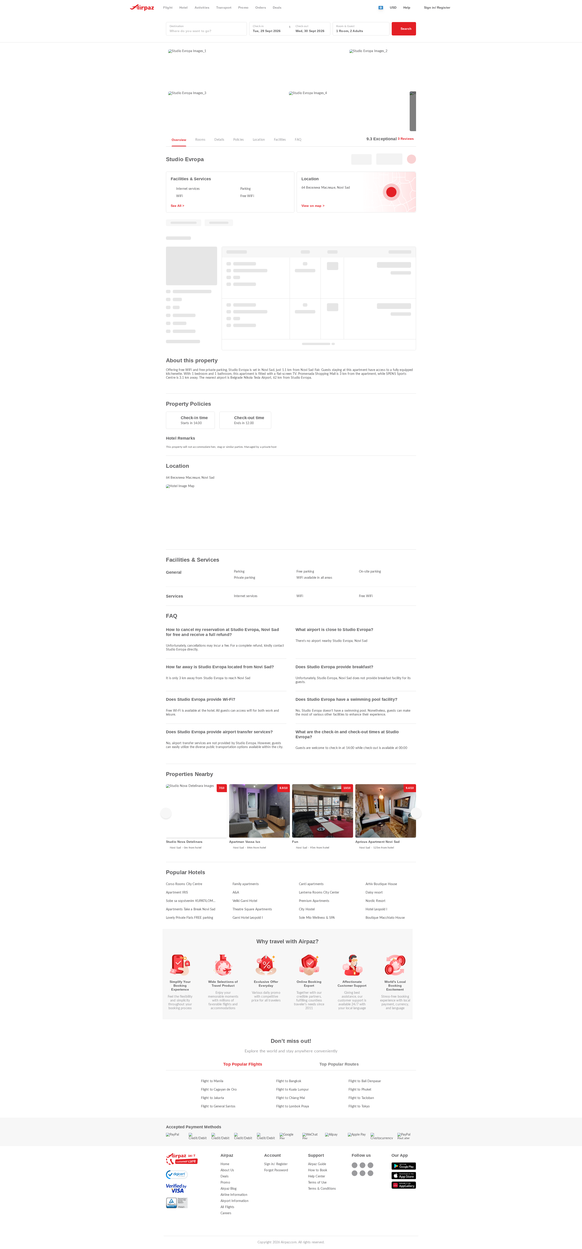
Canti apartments (311, 884)
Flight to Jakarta (212, 1098)
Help (407, 7)
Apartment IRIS (177, 892)
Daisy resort (374, 892)
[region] (291, 819)
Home (225, 1164)
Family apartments (246, 884)
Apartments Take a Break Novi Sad (190, 909)
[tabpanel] (291, 1089)
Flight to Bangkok (288, 1081)
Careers (226, 1213)
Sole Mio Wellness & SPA (317, 917)
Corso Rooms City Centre (184, 884)
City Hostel (307, 909)
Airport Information (234, 1201)
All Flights (227, 1207)
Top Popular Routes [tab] (339, 1064)
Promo (225, 1182)
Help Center (316, 1176)
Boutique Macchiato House (385, 917)
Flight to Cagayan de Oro (219, 1089)
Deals (224, 1176)
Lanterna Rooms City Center (319, 892)
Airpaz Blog (229, 1188)
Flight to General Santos (218, 1106)
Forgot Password (276, 1170)
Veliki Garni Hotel (245, 901)
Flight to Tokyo (359, 1106)
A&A (236, 892)
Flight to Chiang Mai (290, 1098)
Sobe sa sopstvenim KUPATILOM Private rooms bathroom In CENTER (189, 901)
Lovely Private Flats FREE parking (189, 917)
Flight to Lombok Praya (292, 1106)
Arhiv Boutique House (381, 884)
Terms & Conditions (322, 1188)
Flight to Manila (212, 1081)
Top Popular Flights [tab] (242, 1064)
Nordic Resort (376, 901)
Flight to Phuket (360, 1089)
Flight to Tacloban (361, 1098)
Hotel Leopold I (376, 909)
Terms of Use (317, 1182)
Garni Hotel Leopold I (248, 917)
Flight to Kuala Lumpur (292, 1089)
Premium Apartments (314, 901)
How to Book (317, 1170)
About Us (227, 1170)
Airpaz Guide (317, 1164)
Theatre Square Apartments (252, 909)
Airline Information (234, 1194)
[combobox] (206, 31)
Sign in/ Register (275, 1164)
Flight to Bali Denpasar (365, 1081)
